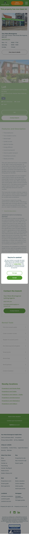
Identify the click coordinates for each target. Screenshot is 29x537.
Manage (14, 273)
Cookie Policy (17, 264)
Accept (14, 277)
